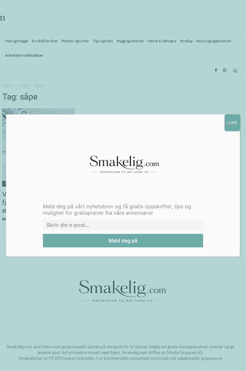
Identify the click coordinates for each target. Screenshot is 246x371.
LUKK (232, 122)
